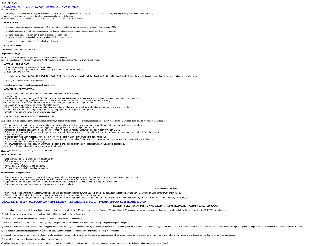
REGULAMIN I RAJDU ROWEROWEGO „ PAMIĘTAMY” (40, 6)
